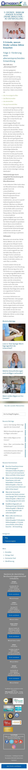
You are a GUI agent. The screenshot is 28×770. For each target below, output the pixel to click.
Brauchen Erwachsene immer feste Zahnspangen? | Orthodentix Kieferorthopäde (14, 469)
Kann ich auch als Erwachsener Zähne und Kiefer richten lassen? (15, 487)
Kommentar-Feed (10, 558)
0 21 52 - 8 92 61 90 (14, 589)
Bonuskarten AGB (9, 758)
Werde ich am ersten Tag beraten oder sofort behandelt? (14, 511)
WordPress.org (9, 561)
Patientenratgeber (10, 541)
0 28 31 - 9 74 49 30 (14, 610)
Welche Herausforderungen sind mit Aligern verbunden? (13, 432)
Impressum (14, 760)
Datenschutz (19, 758)
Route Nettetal (14, 683)
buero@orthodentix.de (14, 590)
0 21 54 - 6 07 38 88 (14, 652)
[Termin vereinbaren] (14, 597)
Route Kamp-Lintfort (14, 640)
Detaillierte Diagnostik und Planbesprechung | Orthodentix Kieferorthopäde (15, 506)
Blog (6, 538)
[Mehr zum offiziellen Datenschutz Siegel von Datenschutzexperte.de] (17, 712)
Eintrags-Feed (9, 555)
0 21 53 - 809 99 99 (14, 673)
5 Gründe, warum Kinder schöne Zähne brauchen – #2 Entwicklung (14, 525)
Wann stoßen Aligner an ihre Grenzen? (12, 439)
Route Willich (14, 661)
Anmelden (8, 552)
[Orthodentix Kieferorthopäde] (12, 3)
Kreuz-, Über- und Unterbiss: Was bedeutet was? (14, 445)
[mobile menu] (26, 2)
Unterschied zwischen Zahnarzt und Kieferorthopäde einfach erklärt (13, 453)
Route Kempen (15, 598)
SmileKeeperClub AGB (17, 756)
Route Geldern (15, 619)
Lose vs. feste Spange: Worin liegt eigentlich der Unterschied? (13, 346)
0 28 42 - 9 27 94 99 (14, 631)
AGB (15, 758)
